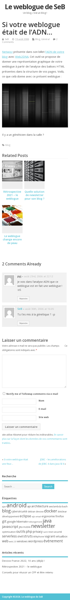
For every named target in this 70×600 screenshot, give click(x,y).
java (47, 520)
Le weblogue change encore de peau (12, 239)
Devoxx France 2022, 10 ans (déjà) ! (23, 560)
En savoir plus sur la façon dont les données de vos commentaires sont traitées (34, 439)
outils (20, 531)
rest (50, 531)
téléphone (38, 536)
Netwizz (7, 52)
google (11, 521)
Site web (44, 417)
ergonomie (48, 516)
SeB (7, 39)
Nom (41, 400)
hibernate (22, 521)
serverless (9, 536)
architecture (39, 506)
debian (31, 511)
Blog (37, 39)
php (29, 531)
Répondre (23, 298)
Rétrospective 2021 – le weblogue (12, 195)
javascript (10, 526)
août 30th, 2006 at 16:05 (39, 309)
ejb (33, 516)
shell (20, 536)
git (4, 521)
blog (7, 145)
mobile (27, 527)
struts (28, 536)
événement (53, 540)
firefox (59, 516)
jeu (21, 527)
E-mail (42, 409)
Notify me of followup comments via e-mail (32, 393)
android (17, 505)
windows (22, 541)
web (5, 541)
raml (45, 532)
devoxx (39, 511)
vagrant (50, 536)
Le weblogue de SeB (35, 6)
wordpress (35, 541)
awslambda (55, 506)
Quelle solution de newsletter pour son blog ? (34, 195)
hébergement (35, 521)
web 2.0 (12, 541)
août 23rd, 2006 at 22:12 (38, 276)
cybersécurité (19, 511)
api (29, 506)
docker (50, 511)
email (38, 516)
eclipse (25, 516)
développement (10, 516)
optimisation (9, 531)
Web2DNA (22, 56)
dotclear (62, 511)
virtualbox (61, 536)
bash (65, 506)
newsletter (43, 526)
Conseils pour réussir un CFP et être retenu (27, 572)
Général (45, 39)
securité (57, 531)
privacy (38, 532)
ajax (4, 506)
